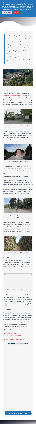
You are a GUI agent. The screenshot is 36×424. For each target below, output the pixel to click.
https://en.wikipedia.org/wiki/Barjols (13, 339)
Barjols (21, 36)
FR (31, 413)
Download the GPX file (18, 413)
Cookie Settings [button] (7, 12)
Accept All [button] (16, 12)
